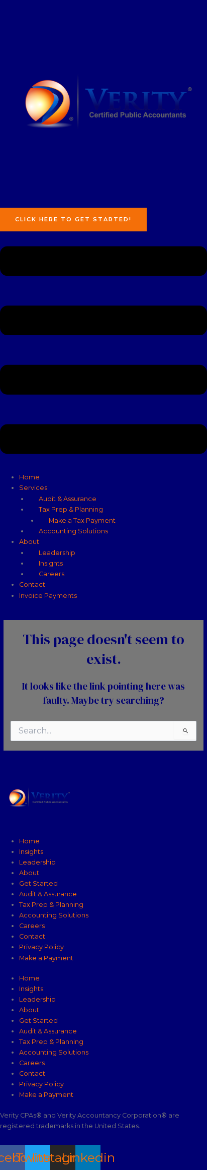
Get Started (38, 883)
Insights (51, 563)
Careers (51, 574)
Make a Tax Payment (82, 520)
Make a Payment (46, 958)
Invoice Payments (48, 595)
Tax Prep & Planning (71, 509)
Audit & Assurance (67, 499)
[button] (103, 351)
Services (33, 487)
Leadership (57, 553)
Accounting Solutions (73, 531)
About (29, 541)
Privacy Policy (41, 947)
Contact (32, 584)
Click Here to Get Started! (73, 219)
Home (29, 477)
